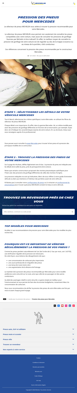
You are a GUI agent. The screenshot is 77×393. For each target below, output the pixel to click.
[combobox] (38, 212)
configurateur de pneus (35, 183)
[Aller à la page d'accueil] (38, 3)
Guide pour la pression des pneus (19, 299)
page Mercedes (32, 143)
